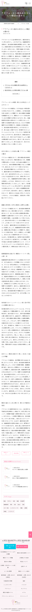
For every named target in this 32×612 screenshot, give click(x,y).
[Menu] (29, 3)
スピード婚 (6, 508)
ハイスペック (11, 511)
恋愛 (23, 504)
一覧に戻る (16, 453)
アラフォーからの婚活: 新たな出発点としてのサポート (16, 86)
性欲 (14, 501)
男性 (11, 504)
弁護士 (5, 511)
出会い (19, 504)
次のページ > (26, 453)
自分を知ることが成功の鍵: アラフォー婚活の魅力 (16, 91)
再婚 (21, 508)
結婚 (18, 501)
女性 (15, 504)
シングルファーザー (14, 508)
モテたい (9, 501)
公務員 (25, 508)
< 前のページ (5, 453)
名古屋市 (22, 501)
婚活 (5, 501)
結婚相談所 (6, 504)
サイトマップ (24, 596)
